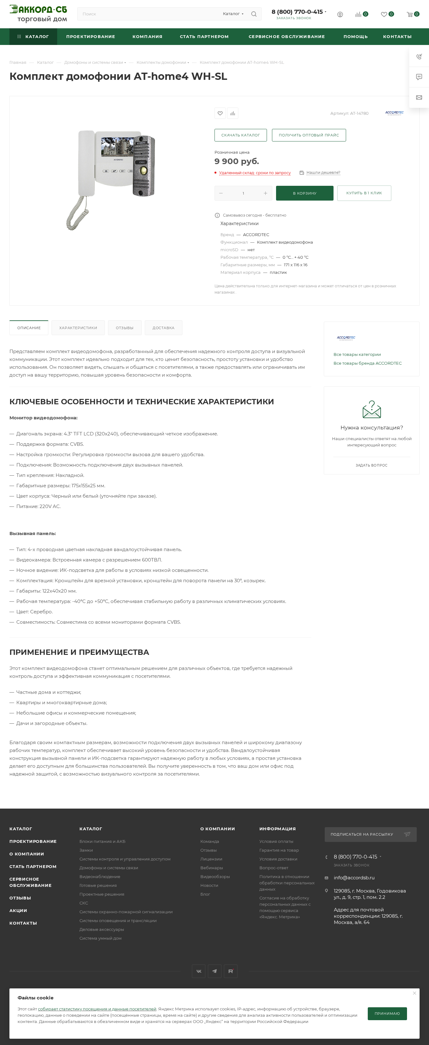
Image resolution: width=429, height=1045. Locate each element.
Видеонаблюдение (99, 876)
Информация (277, 828)
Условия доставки (278, 858)
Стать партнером (33, 866)
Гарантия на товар (279, 850)
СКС (83, 902)
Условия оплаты (276, 841)
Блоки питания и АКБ (102, 841)
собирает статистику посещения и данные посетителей (97, 1008)
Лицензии (211, 858)
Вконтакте (198, 971)
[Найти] (254, 13)
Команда (209, 841)
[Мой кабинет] (340, 15)
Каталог (20, 828)
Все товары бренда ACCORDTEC (368, 363)
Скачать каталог (240, 135)
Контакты (23, 923)
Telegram (214, 971)
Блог (205, 894)
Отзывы (125, 328)
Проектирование (33, 841)
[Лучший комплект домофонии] (112, 175)
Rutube (230, 971)
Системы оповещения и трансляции (118, 920)
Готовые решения (98, 885)
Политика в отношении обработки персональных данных (287, 883)
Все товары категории (357, 354)
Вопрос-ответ (273, 867)
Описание (29, 328)
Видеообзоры (215, 876)
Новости (209, 885)
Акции (18, 910)
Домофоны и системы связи (108, 867)
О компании (26, 853)
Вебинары (211, 867)
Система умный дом (100, 938)
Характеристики (78, 328)
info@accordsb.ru (354, 878)
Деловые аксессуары (101, 929)
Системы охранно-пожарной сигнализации (126, 911)
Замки (86, 850)
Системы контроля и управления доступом (125, 858)
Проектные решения (101, 894)
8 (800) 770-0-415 (297, 11)
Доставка (164, 328)
